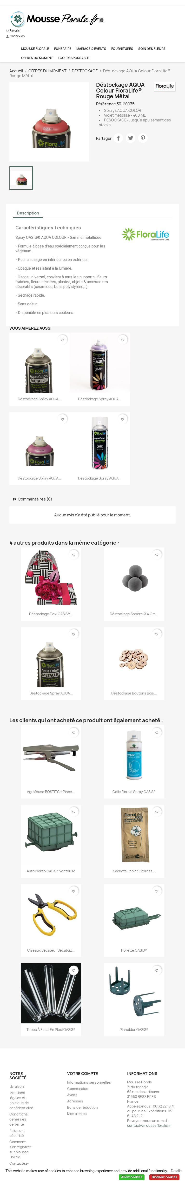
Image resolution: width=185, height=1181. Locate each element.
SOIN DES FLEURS (151, 49)
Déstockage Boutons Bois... (134, 693)
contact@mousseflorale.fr (149, 1125)
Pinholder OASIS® (134, 1029)
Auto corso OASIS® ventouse (51, 871)
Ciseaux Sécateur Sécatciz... (51, 950)
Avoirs (72, 1095)
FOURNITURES (122, 49)
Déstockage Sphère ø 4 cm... (134, 614)
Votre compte (82, 1073)
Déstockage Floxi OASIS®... (51, 614)
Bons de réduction (82, 1107)
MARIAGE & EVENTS (91, 49)
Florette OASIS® (134, 950)
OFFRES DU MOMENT (37, 58)
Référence (106, 103)
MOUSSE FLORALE (35, 49)
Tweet (130, 138)
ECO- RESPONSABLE (73, 58)
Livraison (16, 1086)
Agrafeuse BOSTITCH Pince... (51, 791)
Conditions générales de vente (18, 1119)
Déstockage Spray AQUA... (39, 399)
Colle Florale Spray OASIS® (134, 791)
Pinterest (143, 138)
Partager (118, 138)
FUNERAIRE (62, 49)
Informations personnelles (89, 1082)
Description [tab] (28, 213)
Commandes (77, 1088)
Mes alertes (77, 1113)
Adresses (75, 1101)
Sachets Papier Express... (134, 871)
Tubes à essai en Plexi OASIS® (50, 1029)
